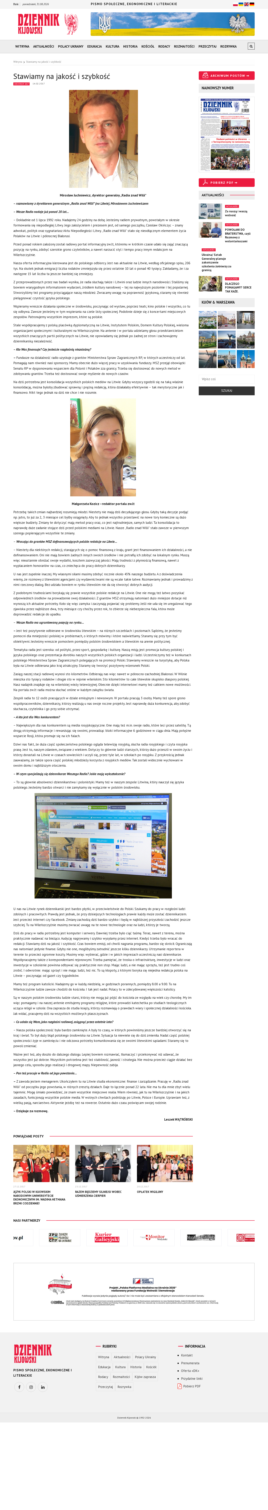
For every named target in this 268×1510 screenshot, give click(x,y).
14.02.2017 (39, 83)
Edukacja (94, 46)
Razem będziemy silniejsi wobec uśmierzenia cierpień (98, 1194)
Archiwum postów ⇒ (230, 76)
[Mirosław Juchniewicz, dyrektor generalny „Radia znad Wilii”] (103, 141)
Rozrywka (228, 46)
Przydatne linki (191, 1378)
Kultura (112, 46)
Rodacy (164, 46)
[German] (252, 4)
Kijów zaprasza (145, 1377)
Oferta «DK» (190, 1371)
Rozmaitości (184, 46)
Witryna (22, 46)
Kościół (147, 46)
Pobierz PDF (192, 1386)
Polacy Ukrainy (70, 46)
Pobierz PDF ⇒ (224, 183)
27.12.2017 (19, 1186)
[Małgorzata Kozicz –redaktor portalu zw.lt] (103, 449)
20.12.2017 (143, 1186)
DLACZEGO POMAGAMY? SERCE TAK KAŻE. (238, 287)
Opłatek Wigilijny (150, 1192)
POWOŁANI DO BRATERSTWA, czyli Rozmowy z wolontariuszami (238, 235)
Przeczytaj (207, 46)
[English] (246, 4)
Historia (130, 46)
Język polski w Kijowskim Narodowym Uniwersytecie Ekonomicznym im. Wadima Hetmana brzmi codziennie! (39, 1197)
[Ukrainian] (241, 4)
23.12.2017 (81, 1186)
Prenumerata (190, 1363)
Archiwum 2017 (21, 84)
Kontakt (187, 1355)
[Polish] (235, 4)
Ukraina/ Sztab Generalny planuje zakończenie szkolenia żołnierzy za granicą (216, 262)
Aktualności (43, 46)
